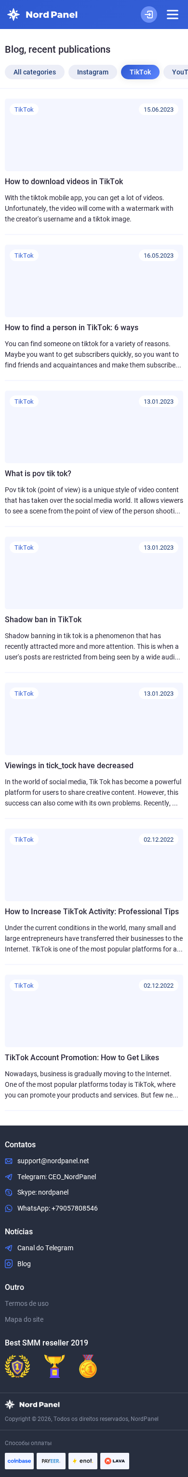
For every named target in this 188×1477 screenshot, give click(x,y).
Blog (24, 1264)
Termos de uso (27, 1303)
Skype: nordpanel (42, 1192)
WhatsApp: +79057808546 (57, 1208)
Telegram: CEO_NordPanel (56, 1177)
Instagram (92, 72)
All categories (34, 72)
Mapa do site (24, 1319)
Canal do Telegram (45, 1248)
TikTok (140, 72)
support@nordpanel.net (53, 1161)
